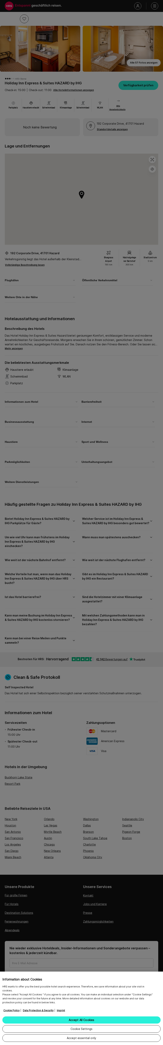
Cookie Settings (81, 1029)
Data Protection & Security (38, 1010)
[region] (81, 1008)
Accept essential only (81, 1038)
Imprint (61, 1010)
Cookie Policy (11, 1010)
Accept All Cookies (81, 1020)
